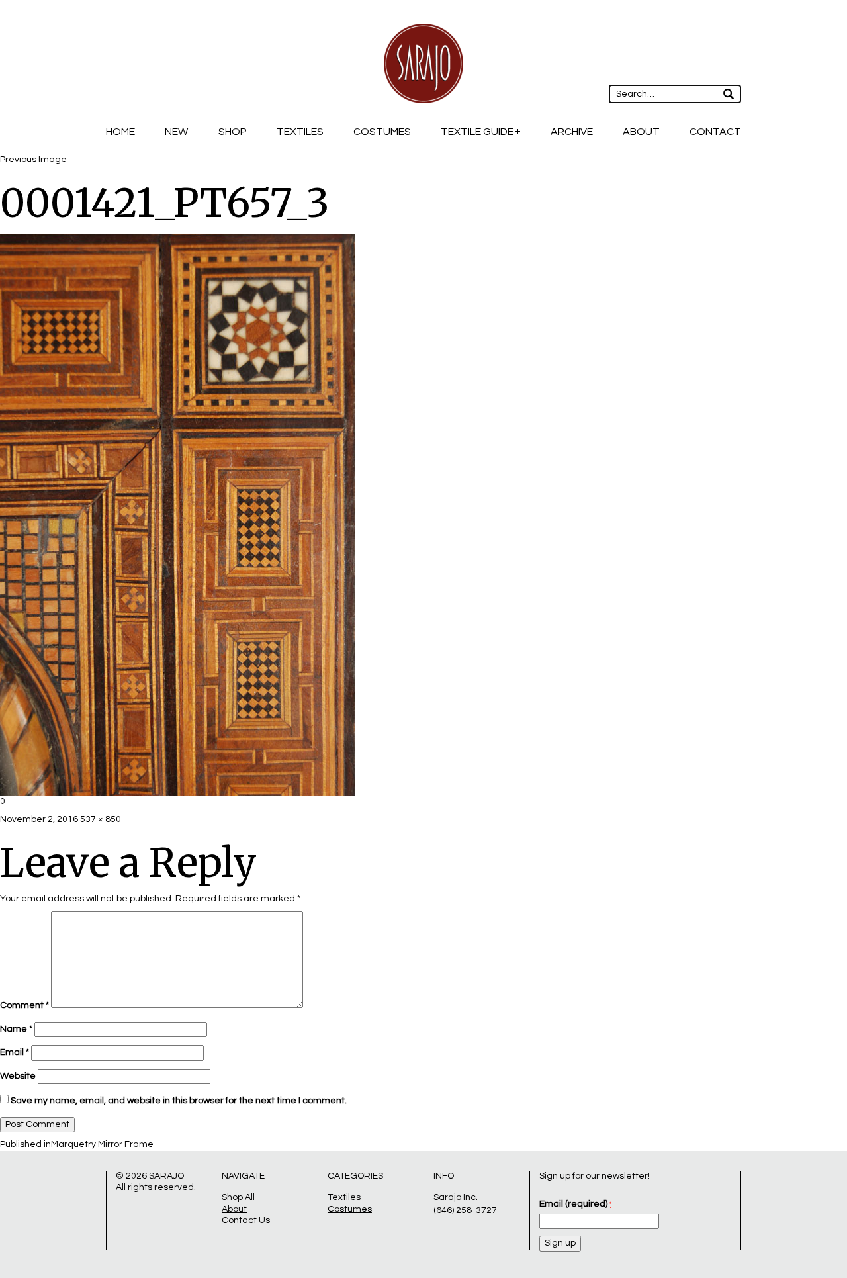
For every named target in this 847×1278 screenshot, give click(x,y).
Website (18, 1076)
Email (14, 1052)
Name (16, 1029)
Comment (24, 1005)
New (176, 131)
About (641, 131)
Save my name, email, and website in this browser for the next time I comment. (179, 1100)
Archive (572, 131)
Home (120, 131)
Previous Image (33, 159)
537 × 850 (100, 819)
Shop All (238, 1197)
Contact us (246, 1220)
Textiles (300, 131)
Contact (715, 131)
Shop (232, 131)
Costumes (382, 131)
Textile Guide (477, 131)
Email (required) (575, 1204)
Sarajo (166, 1176)
